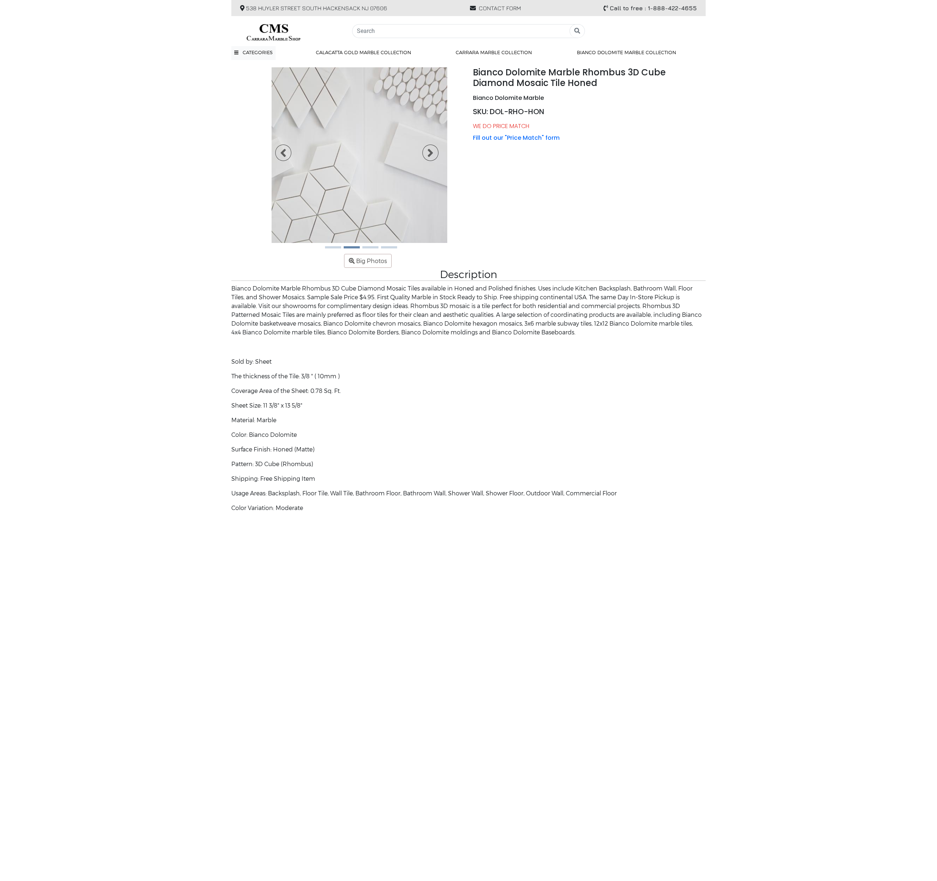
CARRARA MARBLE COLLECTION (494, 52)
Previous (279, 155)
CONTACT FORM (500, 8)
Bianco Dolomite (273, 434)
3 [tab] (366, 250)
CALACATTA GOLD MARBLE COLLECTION (363, 52)
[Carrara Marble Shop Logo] (287, 31)
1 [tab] (328, 250)
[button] (253, 52)
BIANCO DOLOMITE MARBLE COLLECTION (626, 52)
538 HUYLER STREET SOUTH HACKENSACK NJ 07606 (315, 8)
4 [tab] (384, 250)
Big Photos (371, 260)
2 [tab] (347, 250)
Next (426, 155)
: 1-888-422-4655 (653, 8)
